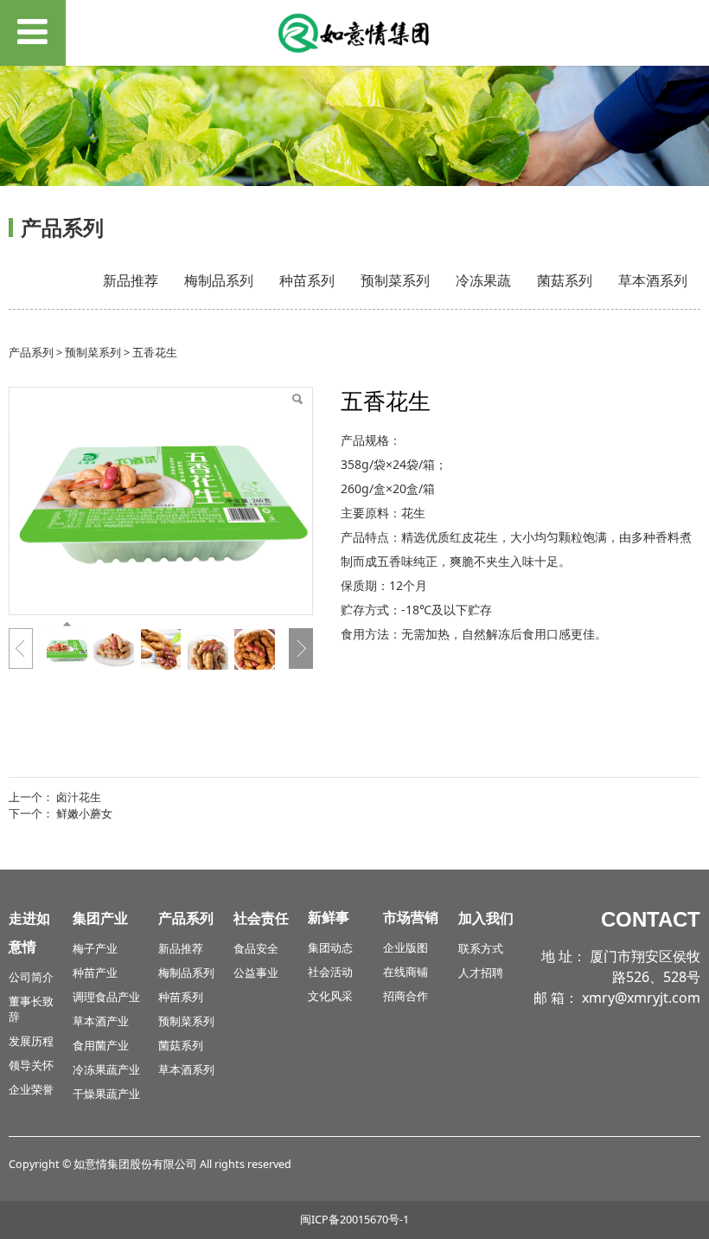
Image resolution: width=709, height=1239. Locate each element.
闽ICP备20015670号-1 (354, 1219)
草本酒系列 (652, 280)
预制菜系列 (395, 280)
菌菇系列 (564, 280)
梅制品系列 (218, 280)
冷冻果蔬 (483, 280)
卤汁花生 (78, 797)
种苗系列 (307, 280)
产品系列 (31, 352)
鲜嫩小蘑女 (84, 813)
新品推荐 (130, 280)
